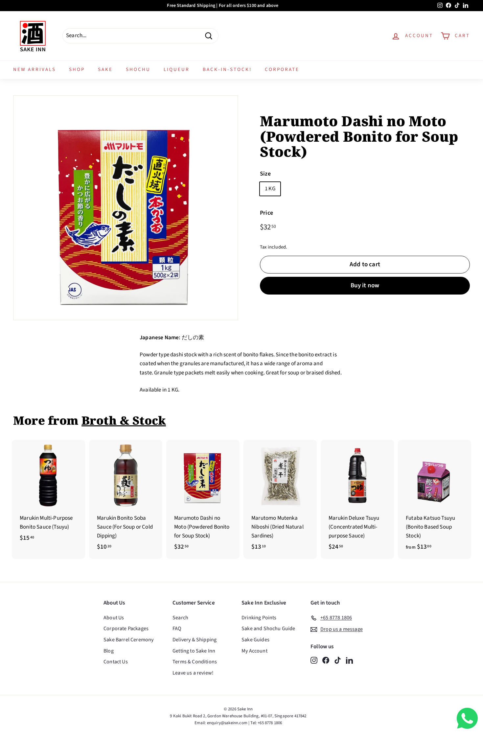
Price (266, 213)
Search (180, 617)
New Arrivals (34, 69)
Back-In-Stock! (227, 69)
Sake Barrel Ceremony (128, 639)
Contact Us (116, 661)
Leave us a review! (193, 673)
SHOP (77, 69)
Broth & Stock (123, 420)
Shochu (138, 69)
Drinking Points (259, 617)
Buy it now (365, 285)
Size (265, 174)
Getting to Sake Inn (193, 650)
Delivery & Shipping (194, 639)
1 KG (270, 189)
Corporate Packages (126, 628)
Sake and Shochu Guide (268, 628)
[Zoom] (125, 208)
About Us (114, 617)
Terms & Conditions (194, 661)
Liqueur (177, 69)
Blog (109, 650)
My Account (254, 650)
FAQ (177, 628)
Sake (105, 69)
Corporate (282, 69)
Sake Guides (255, 639)
